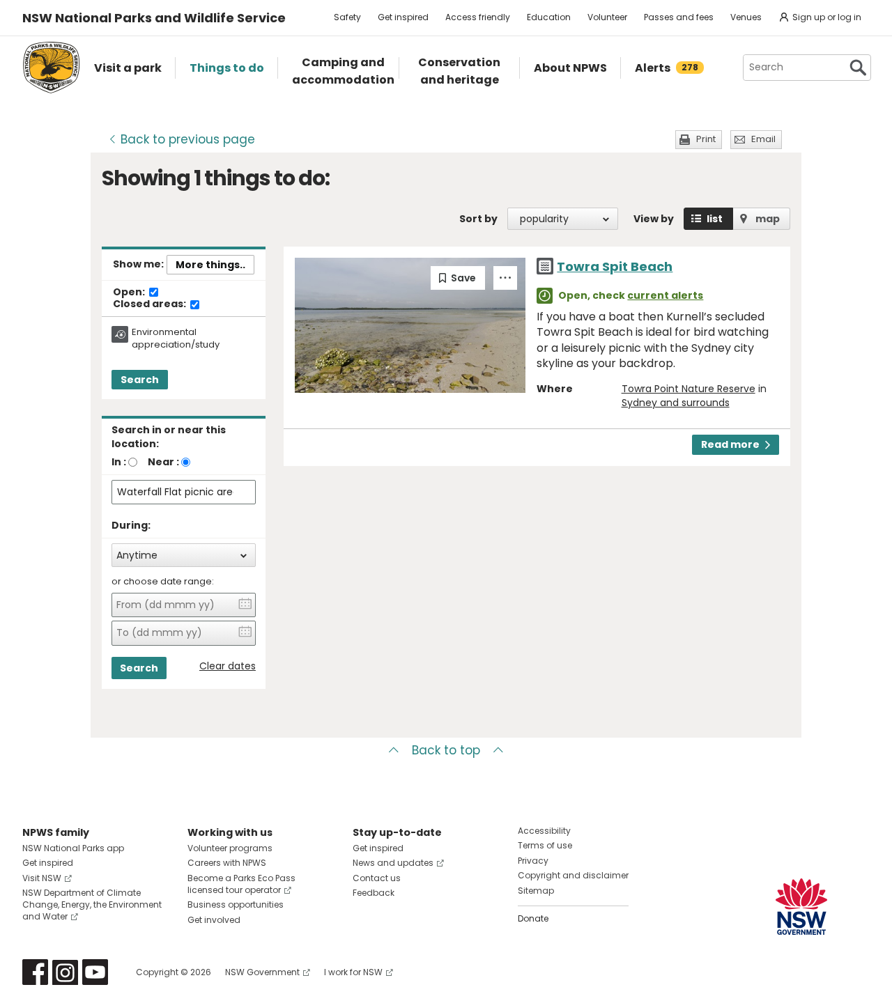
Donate (533, 918)
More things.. (210, 265)
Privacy (533, 861)
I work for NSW (353, 972)
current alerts (665, 295)
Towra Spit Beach (614, 266)
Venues (746, 17)
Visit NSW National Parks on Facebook (35, 972)
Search (140, 380)
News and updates (393, 863)
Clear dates (227, 666)
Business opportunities (235, 904)
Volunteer (607, 17)
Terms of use (545, 845)
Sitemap (536, 890)
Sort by (478, 219)
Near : (163, 462)
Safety (347, 17)
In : (119, 462)
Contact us (377, 878)
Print (706, 139)
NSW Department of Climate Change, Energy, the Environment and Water (92, 904)
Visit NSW (41, 878)
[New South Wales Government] (801, 906)
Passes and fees (679, 17)
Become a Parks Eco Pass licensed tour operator (241, 884)
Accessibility (544, 831)
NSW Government (262, 972)
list (715, 219)
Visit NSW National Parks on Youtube (95, 972)
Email (763, 139)
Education (549, 17)
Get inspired (403, 17)
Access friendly (477, 17)
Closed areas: (150, 304)
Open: (130, 292)
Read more (730, 444)
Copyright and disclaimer (573, 875)
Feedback (373, 893)
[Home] (51, 67)
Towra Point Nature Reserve (688, 389)
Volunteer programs (229, 848)
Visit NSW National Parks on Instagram (65, 972)
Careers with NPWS (226, 863)
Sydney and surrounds (676, 403)
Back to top (446, 750)
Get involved (213, 920)
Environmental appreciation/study (176, 338)
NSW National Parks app (73, 848)
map (767, 219)
